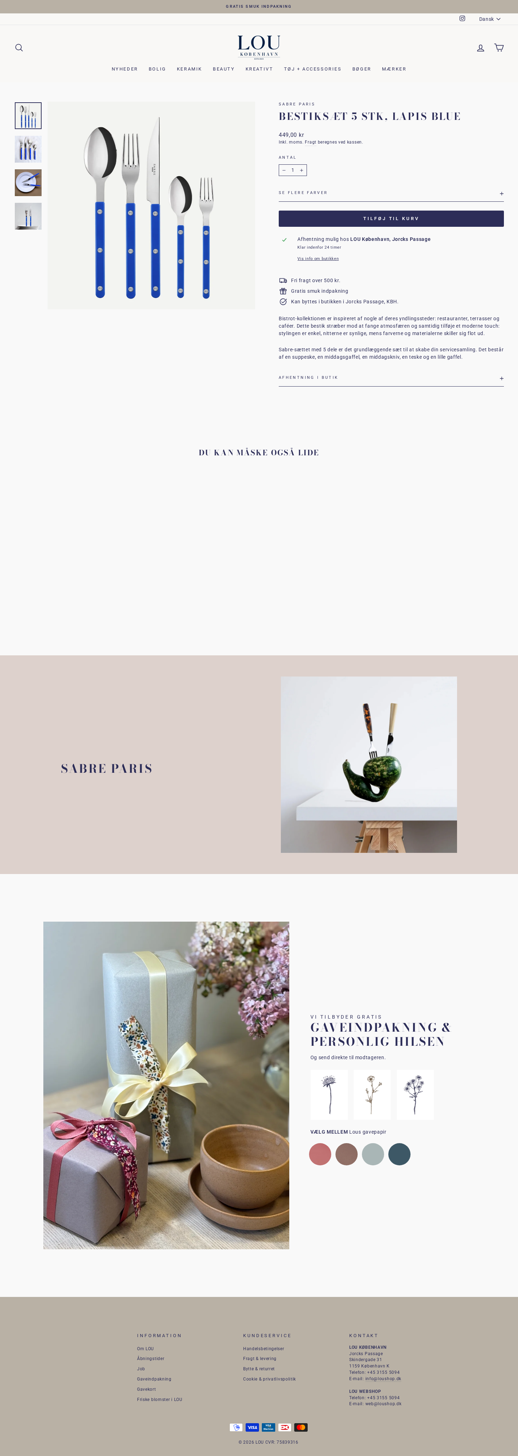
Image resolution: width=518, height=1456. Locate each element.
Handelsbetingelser (263, 1348)
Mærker (394, 69)
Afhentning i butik (308, 377)
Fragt (310, 142)
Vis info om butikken (318, 258)
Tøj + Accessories (313, 69)
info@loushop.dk (383, 1378)
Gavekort (146, 1389)
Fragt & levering (260, 1358)
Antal (288, 157)
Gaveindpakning (154, 1379)
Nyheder (125, 69)
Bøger (361, 69)
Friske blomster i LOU (160, 1399)
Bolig (157, 69)
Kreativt (259, 69)
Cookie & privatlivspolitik (269, 1379)
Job (141, 1368)
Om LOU (145, 1348)
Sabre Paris (297, 104)
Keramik (189, 69)
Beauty (224, 69)
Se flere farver (303, 192)
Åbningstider (150, 1358)
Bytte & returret (259, 1368)
